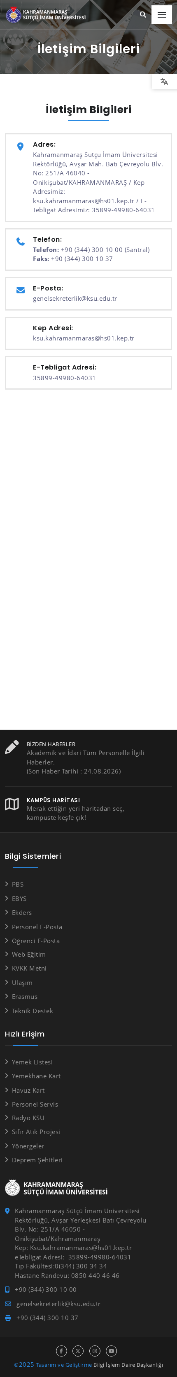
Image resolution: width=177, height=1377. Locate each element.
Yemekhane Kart (36, 1076)
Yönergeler (28, 1146)
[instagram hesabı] (95, 1351)
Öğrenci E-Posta (36, 941)
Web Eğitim (29, 954)
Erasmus (24, 996)
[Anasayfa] (47, 15)
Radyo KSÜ (28, 1118)
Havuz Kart (28, 1090)
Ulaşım (22, 982)
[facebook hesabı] (61, 1351)
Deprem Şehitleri (37, 1160)
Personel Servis (35, 1104)
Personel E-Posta (37, 927)
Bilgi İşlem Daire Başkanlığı (128, 1364)
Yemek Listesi (32, 1062)
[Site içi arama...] (143, 15)
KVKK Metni (29, 968)
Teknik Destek (32, 1011)
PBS (17, 884)
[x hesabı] (78, 1351)
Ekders (22, 912)
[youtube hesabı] (111, 1351)
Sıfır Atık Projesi (36, 1131)
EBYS (19, 898)
